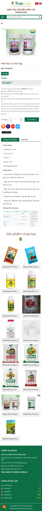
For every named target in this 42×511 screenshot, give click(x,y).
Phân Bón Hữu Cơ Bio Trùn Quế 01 (16, 316)
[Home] (21, 4)
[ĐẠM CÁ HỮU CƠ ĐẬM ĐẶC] (11, 255)
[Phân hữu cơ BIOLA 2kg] (11, 402)
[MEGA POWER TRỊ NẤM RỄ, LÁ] (31, 255)
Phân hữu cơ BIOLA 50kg (32, 365)
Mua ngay (32, 120)
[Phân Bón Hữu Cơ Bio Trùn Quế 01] (11, 304)
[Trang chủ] (1, 23)
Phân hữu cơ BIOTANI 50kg (13, 365)
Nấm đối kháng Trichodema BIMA (15, 439)
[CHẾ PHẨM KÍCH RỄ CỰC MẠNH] (11, 280)
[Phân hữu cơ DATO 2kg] (31, 402)
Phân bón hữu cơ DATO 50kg (13, 390)
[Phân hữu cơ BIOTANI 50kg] (11, 353)
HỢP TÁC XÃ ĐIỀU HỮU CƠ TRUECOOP (21, 11)
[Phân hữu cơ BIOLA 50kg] (31, 353)
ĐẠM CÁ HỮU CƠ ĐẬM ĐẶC (12, 267)
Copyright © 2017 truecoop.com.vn (21, 506)
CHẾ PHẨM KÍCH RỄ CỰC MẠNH (13, 291)
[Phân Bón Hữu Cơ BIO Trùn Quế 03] (31, 280)
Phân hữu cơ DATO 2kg (32, 414)
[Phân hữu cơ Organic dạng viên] (31, 329)
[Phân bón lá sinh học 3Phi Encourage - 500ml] (11, 329)
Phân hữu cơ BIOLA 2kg (11, 414)
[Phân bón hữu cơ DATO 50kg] (11, 378)
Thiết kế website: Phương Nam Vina (21, 508)
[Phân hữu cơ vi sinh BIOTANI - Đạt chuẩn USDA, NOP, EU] (31, 378)
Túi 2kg (4, 74)
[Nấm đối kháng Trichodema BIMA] (11, 427)
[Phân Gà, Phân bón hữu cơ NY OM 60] (31, 304)
